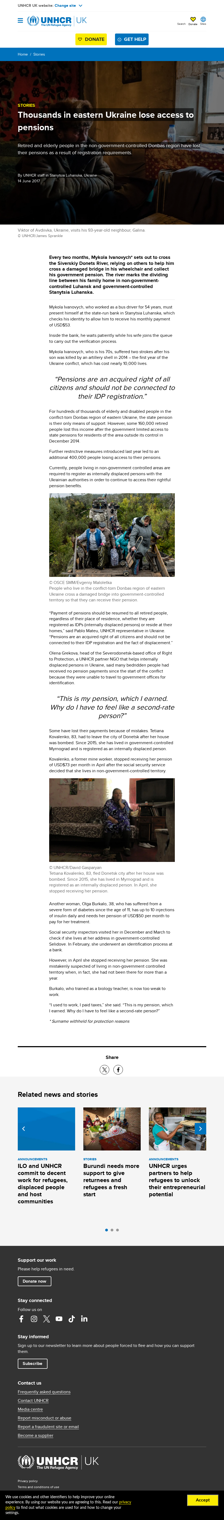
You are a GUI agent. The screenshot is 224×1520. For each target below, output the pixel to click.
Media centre (30, 1409)
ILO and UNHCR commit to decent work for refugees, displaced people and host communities (43, 1183)
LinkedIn (84, 1318)
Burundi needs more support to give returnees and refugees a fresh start (111, 1180)
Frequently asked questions (44, 1392)
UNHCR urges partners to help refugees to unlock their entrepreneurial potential (177, 1180)
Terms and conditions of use (38, 1487)
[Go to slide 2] (113, 1231)
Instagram (33, 1318)
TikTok (71, 1318)
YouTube (59, 1318)
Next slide (200, 1128)
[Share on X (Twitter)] (104, 1069)
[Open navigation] (20, 20)
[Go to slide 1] (108, 1231)
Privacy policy (28, 1481)
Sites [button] (203, 24)
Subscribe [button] (32, 1363)
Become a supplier (35, 1436)
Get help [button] (135, 39)
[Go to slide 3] (119, 1231)
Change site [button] (65, 5)
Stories (39, 54)
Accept (203, 1500)
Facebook (21, 1318)
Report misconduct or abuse (44, 1418)
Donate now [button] (34, 1281)
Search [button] (181, 24)
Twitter (46, 1318)
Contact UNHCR (33, 1401)
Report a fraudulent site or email (48, 1427)
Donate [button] (193, 24)
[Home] (45, 21)
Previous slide (23, 1128)
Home (23, 54)
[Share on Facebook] (118, 1069)
